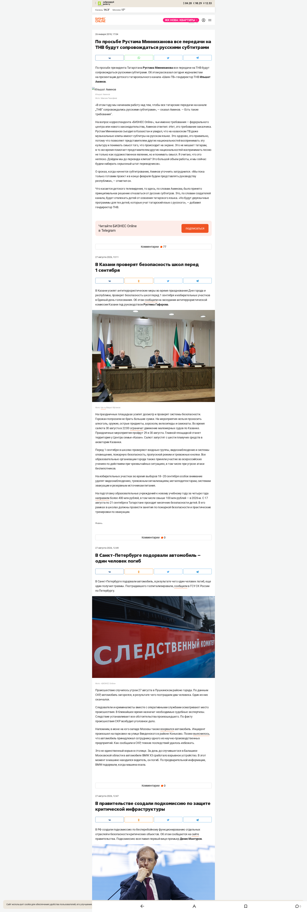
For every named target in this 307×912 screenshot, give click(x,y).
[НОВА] (180, 20)
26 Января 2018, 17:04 (106, 34)
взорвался (167, 729)
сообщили (151, 299)
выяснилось (201, 733)
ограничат (137, 428)
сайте (195, 834)
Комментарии (153, 246)
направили (102, 498)
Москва (117, 10)
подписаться (195, 228)
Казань (98, 523)
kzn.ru (103, 407)
